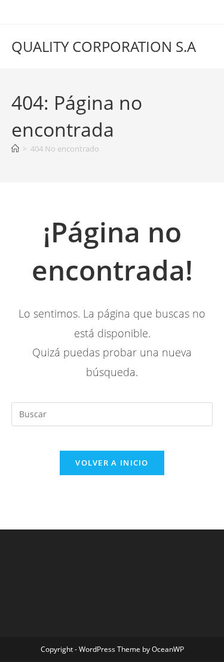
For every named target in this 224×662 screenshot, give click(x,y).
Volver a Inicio (112, 462)
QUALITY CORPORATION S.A (103, 46)
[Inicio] (15, 148)
